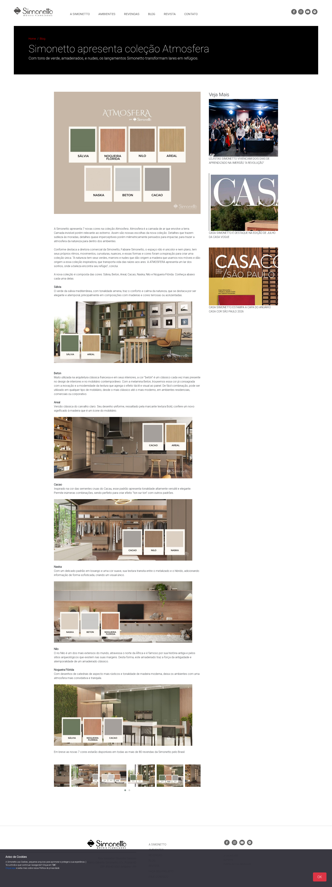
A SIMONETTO (80, 14)
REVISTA (170, 14)
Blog (42, 38)
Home (32, 38)
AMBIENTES (106, 14)
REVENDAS (131, 14)
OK (319, 877)
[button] (125, 790)
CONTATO (191, 14)
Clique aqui (11, 868)
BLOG (151, 14)
